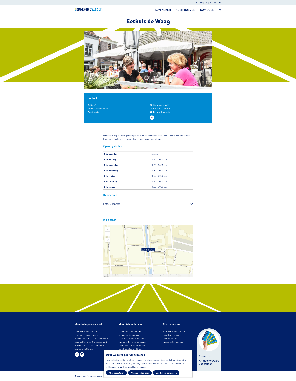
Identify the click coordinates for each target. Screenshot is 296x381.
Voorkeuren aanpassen (166, 372)
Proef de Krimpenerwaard (86, 335)
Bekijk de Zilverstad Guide (130, 349)
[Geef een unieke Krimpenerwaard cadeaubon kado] (209, 349)
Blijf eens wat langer (84, 349)
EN (206, 3)
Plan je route (93, 112)
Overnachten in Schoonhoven (132, 345)
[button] (148, 251)
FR (215, 3)
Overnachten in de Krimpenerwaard (91, 342)
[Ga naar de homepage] (88, 9)
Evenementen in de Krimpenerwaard (91, 338)
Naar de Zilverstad (171, 335)
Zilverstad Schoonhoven (130, 331)
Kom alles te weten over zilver (132, 338)
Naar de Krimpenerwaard (174, 331)
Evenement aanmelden (173, 342)
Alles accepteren (116, 372)
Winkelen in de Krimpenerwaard (89, 345)
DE (211, 3)
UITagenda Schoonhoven (130, 335)
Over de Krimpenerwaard (86, 331)
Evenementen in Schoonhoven (132, 342)
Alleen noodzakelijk (140, 372)
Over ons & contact (171, 338)
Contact (199, 3)
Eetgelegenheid (111, 203)
